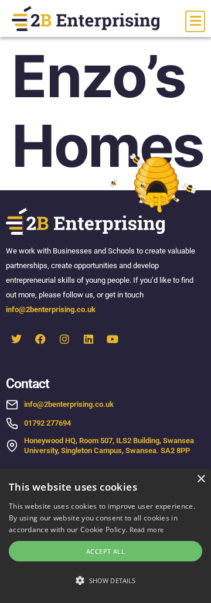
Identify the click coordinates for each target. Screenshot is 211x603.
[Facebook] (40, 339)
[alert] (105, 536)
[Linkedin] (88, 339)
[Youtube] (112, 339)
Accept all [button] (105, 551)
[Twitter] (16, 339)
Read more (147, 529)
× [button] (200, 479)
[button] (105, 581)
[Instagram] (64, 339)
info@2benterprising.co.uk (51, 309)
